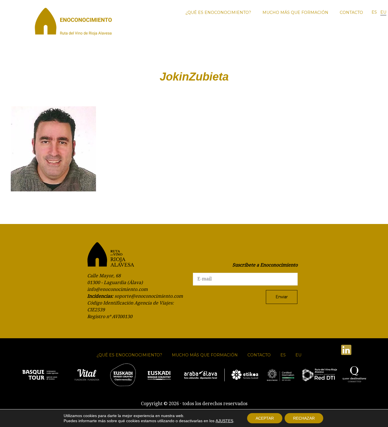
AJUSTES (224, 420)
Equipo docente (361, 32)
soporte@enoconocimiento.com (148, 296)
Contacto (351, 12)
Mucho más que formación (295, 12)
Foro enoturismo (249, 32)
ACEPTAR (265, 418)
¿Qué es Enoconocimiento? (218, 12)
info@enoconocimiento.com (117, 289)
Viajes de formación (327, 32)
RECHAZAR (304, 418)
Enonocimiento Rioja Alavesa (73, 23)
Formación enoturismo (289, 32)
